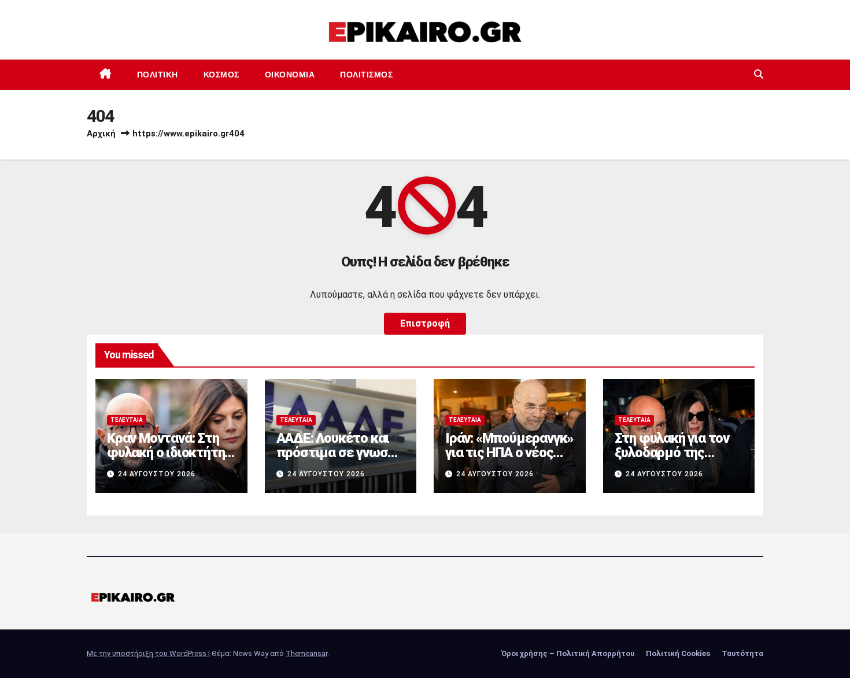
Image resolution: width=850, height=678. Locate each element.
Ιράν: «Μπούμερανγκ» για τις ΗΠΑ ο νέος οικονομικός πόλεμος (509, 460)
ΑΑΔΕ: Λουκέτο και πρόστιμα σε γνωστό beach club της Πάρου (339, 452)
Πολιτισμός (366, 74)
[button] (758, 74)
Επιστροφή (425, 323)
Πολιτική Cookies (678, 653)
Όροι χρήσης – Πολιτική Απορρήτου (567, 653)
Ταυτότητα (742, 653)
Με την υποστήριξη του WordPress (147, 653)
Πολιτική (157, 74)
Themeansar (306, 653)
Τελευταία (126, 420)
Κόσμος (221, 74)
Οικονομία (290, 74)
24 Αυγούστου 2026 (156, 474)
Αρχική (101, 133)
